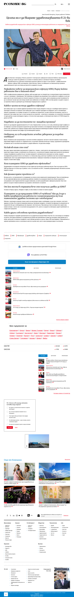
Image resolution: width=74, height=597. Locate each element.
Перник (58, 333)
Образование (42, 531)
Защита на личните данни (33, 569)
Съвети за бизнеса (30, 526)
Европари (7, 528)
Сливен (46, 335)
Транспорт (35, 443)
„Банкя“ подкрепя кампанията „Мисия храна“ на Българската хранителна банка (52, 505)
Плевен (12, 335)
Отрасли (18, 527)
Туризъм (7, 538)
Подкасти (7, 548)
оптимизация (63, 235)
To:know (41, 548)
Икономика (7, 523)
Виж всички (67, 459)
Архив (16, 427)
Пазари (18, 531)
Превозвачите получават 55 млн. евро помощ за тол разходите (29, 286)
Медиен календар (15, 585)
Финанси (18, 533)
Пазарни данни (42, 552)
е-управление (54, 529)
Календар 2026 (8, 546)
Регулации (19, 537)
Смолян (53, 335)
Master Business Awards (10, 554)
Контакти (13, 574)
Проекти (6, 544)
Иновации (19, 529)
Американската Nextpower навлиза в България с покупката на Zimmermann (52, 482)
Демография (42, 529)
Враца (52, 330)
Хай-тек (52, 533)
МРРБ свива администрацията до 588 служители (26, 279)
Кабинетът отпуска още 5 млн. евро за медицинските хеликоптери (31, 272)
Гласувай (10, 427)
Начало (48, 10)
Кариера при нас (14, 578)
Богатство (64, 529)
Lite (62, 523)
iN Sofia (6, 556)
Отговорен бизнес (32, 530)
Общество (41, 523)
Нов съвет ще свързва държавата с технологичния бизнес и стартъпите (56, 374)
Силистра (39, 335)
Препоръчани (58, 268)
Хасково (32, 338)
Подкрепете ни (31, 580)
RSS (31, 515)
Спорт (63, 535)
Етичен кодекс (14, 576)
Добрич (12, 333)
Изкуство (64, 533)
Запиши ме (66, 515)
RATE (6, 550)
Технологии (53, 523)
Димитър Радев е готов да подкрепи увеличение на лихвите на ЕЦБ (31, 300)
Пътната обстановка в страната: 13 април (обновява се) (38, 446)
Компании (58, 10)
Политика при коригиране (33, 574)
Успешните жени (8, 557)
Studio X (41, 594)
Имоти (18, 535)
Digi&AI (52, 525)
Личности (64, 531)
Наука (63, 525)
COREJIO (7, 552)
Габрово (58, 330)
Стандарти (30, 528)
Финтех (52, 535)
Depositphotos (40, 595)
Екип (29, 571)
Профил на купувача (15, 580)
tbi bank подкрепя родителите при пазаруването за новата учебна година (19, 482)
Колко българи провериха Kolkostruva (23, 314)
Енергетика (7, 532)
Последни (15, 268)
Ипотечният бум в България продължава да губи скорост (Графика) (31, 293)
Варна (28, 330)
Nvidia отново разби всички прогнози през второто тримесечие (19, 505)
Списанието (42, 550)
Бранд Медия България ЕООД (34, 576)
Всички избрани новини (62, 319)
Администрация (42, 538)
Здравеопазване (42, 533)
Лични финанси (42, 527)
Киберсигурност (54, 531)
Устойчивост (30, 523)
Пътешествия (65, 527)
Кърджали (19, 333)
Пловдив (19, 335)
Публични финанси (7, 526)
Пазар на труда (8, 540)
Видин (46, 330)
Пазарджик (50, 333)
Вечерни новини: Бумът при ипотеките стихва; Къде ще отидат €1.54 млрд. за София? (56, 362)
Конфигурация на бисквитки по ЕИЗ (18, 583)
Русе (32, 335)
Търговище (24, 338)
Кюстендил (28, 333)
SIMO (13, 235)
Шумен (38, 338)
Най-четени (36, 268)
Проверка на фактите (15, 571)
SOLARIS (7, 559)
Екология (41, 537)
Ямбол (45, 338)
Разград (26, 335)
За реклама (13, 569)
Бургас (22, 330)
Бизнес (53, 10)
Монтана (42, 333)
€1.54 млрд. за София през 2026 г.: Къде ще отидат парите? (28, 307)
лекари (40, 235)
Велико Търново (37, 330)
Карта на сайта (31, 573)
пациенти (7, 238)
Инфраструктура (8, 530)
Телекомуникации (55, 527)
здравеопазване (31, 235)
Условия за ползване (32, 578)
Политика (41, 525)
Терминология (42, 546)
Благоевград (14, 330)
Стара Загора (14, 338)
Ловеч (36, 333)
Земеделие (7, 536)
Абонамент (13, 573)
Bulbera (7, 235)
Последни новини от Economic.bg (62, 393)
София (59, 335)
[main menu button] (69, 4)
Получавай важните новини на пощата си (51, 514)
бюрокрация (20, 235)
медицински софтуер (50, 235)
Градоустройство (43, 535)
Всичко (40, 544)
